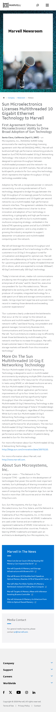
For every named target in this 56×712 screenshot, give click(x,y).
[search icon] (39, 5)
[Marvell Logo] (12, 5)
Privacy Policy (24, 706)
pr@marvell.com (21, 632)
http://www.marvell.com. (14, 460)
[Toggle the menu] (47, 5)
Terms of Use (8, 706)
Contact (37, 706)
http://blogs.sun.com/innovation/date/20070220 (25, 450)
